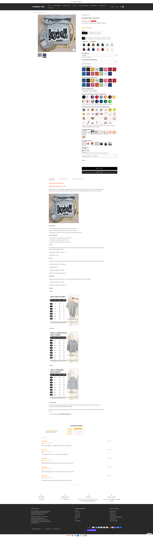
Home (49, 5)
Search (112, 6)
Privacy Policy (113, 511)
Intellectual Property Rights (116, 517)
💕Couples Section (56, 5)
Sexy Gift (74, 5)
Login (117, 6)
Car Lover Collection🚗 (83, 5)
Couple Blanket (93, 5)
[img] (44, 441)
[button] (84, 27)
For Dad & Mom (102, 5)
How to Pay (77, 515)
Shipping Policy (113, 518)
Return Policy (113, 513)
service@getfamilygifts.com (89, 500)
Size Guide (77, 517)
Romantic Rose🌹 (67, 5)
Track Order (50, 7)
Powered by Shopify (56, 529)
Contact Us (77, 513)
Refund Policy (113, 515)
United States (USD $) (36, 529)
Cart (121, 6)
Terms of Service (113, 520)
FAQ (76, 518)
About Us (77, 511)
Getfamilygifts (85, 14)
